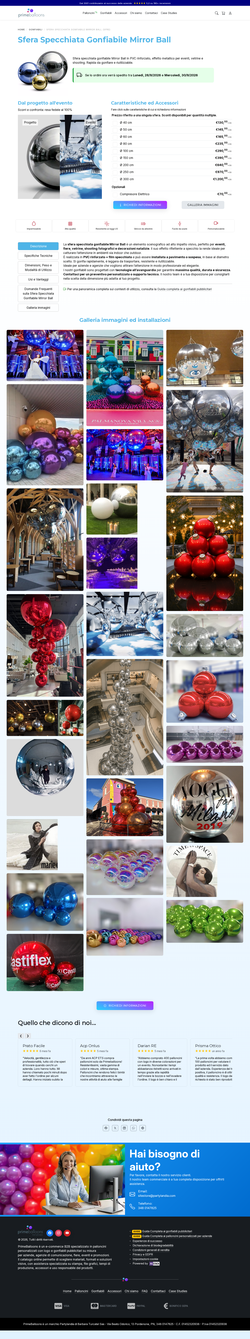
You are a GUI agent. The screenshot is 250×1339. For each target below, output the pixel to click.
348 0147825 (147, 1208)
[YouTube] (67, 1233)
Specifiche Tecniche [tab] (38, 255)
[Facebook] (49, 1233)
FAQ (145, 1291)
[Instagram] (58, 1233)
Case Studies (169, 13)
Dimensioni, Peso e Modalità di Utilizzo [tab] (38, 267)
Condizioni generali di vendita (151, 1250)
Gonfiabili (106, 13)
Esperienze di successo (147, 1241)
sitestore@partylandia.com (157, 1195)
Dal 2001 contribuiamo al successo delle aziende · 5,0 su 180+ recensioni (125, 3)
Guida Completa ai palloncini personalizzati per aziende (177, 1236)
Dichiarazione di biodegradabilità (153, 1245)
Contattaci (151, 13)
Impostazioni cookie (145, 1259)
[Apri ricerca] (217, 12)
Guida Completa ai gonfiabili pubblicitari (167, 1231)
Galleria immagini (203, 205)
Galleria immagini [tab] (38, 307)
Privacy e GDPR (143, 1254)
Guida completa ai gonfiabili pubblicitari (184, 289)
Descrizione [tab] (38, 246)
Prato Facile (34, 1045)
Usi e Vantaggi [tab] (38, 279)
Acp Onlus (89, 1045)
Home (21, 29)
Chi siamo (136, 13)
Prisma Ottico (208, 1045)
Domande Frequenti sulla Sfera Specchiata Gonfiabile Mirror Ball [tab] (38, 293)
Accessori (121, 13)
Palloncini (89, 13)
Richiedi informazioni (142, 205)
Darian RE (147, 1045)
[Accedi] (230, 12)
